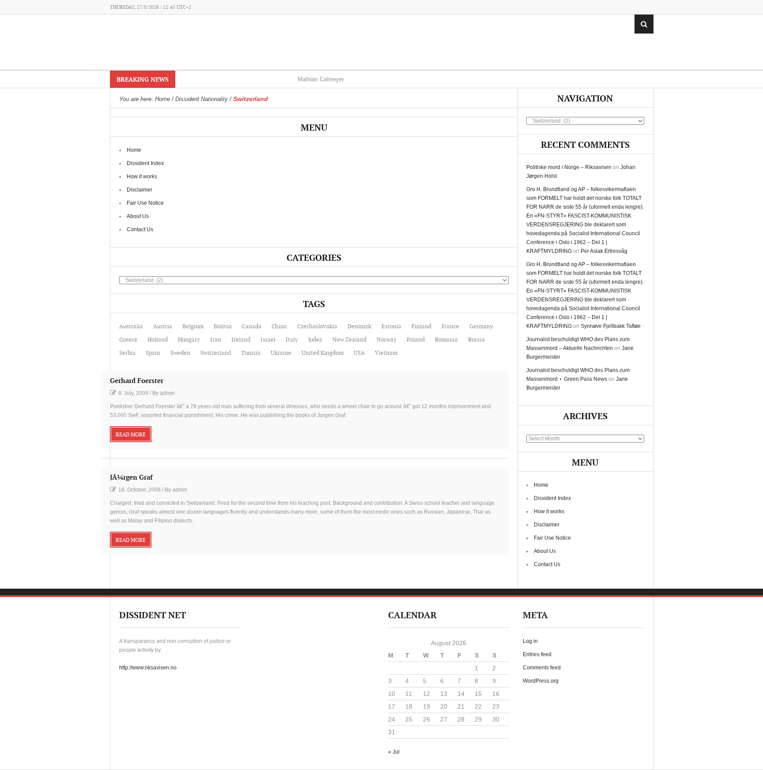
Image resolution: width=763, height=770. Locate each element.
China (279, 326)
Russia (476, 339)
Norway (387, 339)
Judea (315, 339)
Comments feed (542, 668)
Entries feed (537, 654)
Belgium (193, 326)
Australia (131, 326)
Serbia (127, 353)
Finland (421, 326)
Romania (446, 339)
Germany (481, 326)
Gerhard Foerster (136, 381)
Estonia (391, 326)
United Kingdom (323, 353)
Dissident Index (145, 163)
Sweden (180, 353)
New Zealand (349, 339)
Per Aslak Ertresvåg (604, 251)
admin (167, 393)
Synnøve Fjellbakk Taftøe (611, 326)
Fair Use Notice (145, 203)
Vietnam (386, 353)
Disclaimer (139, 190)
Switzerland (215, 353)
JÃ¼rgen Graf (131, 477)
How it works (142, 176)
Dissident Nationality (201, 99)
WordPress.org (541, 681)
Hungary (189, 339)
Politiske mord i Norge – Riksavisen (569, 167)
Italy (292, 339)
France (450, 326)
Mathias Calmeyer (321, 79)
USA (359, 353)
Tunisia (251, 353)
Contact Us (140, 229)
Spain (153, 353)
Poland (416, 339)
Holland (157, 339)
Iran (215, 339)
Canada (251, 326)
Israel (268, 339)
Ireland (240, 339)
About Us (138, 216)
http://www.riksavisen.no (148, 668)
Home (134, 150)
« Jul (394, 752)
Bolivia (223, 326)
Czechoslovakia (317, 326)
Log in (530, 641)
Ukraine (281, 353)
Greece (128, 339)
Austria (162, 326)
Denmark (359, 326)
